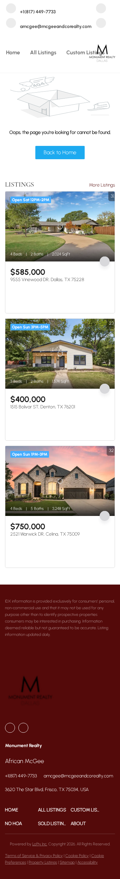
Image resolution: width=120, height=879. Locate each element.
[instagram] (101, 23)
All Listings (43, 52)
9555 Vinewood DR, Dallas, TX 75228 (47, 279)
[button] (21, 809)
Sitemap (67, 862)
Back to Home (60, 152)
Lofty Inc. (39, 844)
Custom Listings (85, 52)
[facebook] (101, 9)
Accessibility (87, 862)
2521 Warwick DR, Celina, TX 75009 (45, 534)
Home (13, 52)
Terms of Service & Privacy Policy (34, 855)
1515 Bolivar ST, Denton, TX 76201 (42, 407)
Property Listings (43, 862)
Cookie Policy (77, 855)
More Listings (102, 185)
